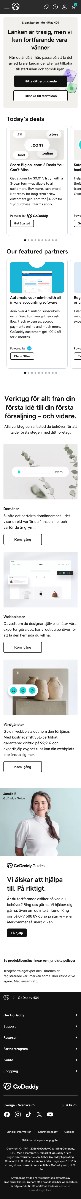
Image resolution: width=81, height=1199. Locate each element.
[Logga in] (64, 7)
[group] (40, 180)
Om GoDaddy (13, 1015)
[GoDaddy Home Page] (21, 1086)
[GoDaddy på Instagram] (17, 1116)
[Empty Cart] (73, 7)
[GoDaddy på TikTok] (28, 1116)
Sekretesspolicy (47, 1131)
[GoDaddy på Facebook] (6, 1116)
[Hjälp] (55, 7)
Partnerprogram (15, 1048)
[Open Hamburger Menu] (5, 7)
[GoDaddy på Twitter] (39, 1116)
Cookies (69, 1131)
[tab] (25, 240)
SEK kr (67, 1105)
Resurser (10, 1037)
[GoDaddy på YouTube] (50, 1116)
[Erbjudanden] (46, 7)
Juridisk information (19, 1131)
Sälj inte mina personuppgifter (40, 1140)
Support (9, 1026)
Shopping (10, 1071)
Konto (8, 1059)
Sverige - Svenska (16, 1105)
